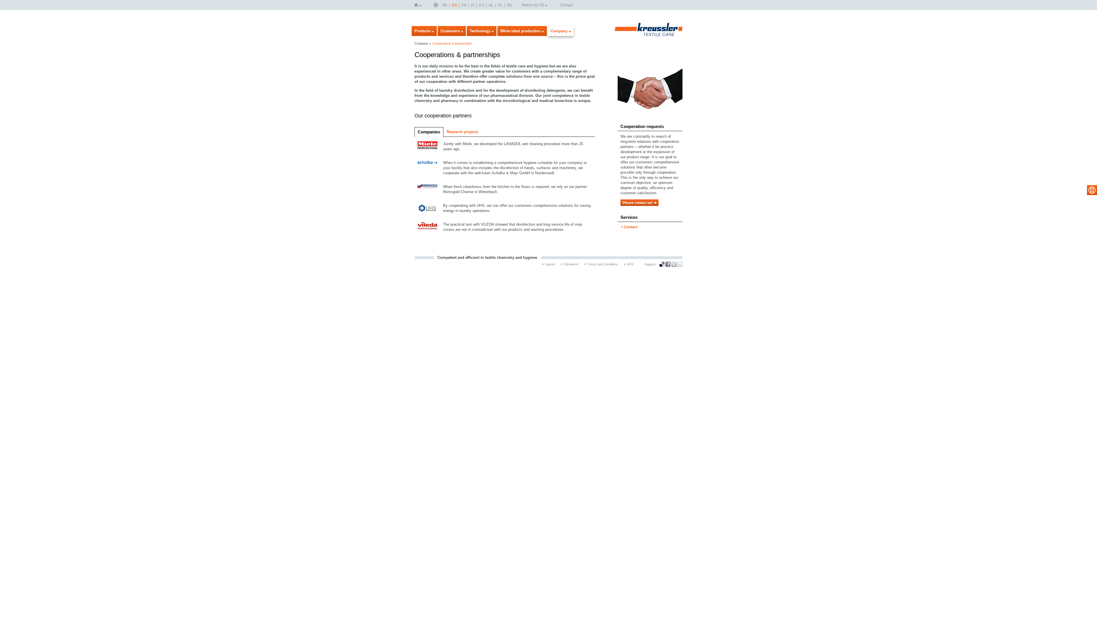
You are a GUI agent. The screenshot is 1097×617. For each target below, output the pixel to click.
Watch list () (533, 5)
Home (417, 5)
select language (1092, 190)
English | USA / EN (436, 5)
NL (491, 5)
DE (444, 5)
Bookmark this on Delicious (662, 264)
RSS (630, 264)
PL (500, 5)
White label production (520, 31)
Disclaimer (571, 264)
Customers (450, 31)
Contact (566, 5)
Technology (480, 31)
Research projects (462, 132)
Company (558, 31)
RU (509, 5)
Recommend (679, 264)
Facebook (667, 264)
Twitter (674, 264)
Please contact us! (637, 203)
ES (481, 5)
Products (423, 31)
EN (454, 5)
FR (464, 5)
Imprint (550, 264)
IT (473, 5)
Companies (429, 131)
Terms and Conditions (603, 264)
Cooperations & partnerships (452, 43)
